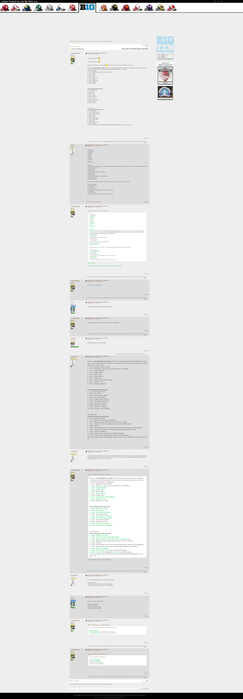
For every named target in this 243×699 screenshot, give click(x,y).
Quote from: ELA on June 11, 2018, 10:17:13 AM (97, 654)
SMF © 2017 (100, 697)
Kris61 (72, 145)
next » (148, 44)
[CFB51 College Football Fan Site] (121, 1)
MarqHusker (74, 356)
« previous (144, 44)
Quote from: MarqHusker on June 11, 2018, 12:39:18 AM (99, 474)
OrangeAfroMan (75, 53)
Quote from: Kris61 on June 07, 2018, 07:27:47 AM (98, 210)
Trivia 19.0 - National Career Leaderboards (97, 53)
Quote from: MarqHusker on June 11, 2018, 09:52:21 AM (99, 624)
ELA (72, 302)
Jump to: (140, 688)
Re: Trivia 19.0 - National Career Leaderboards (98, 145)
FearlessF (73, 338)
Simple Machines (105, 697)
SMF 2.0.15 (96, 697)
